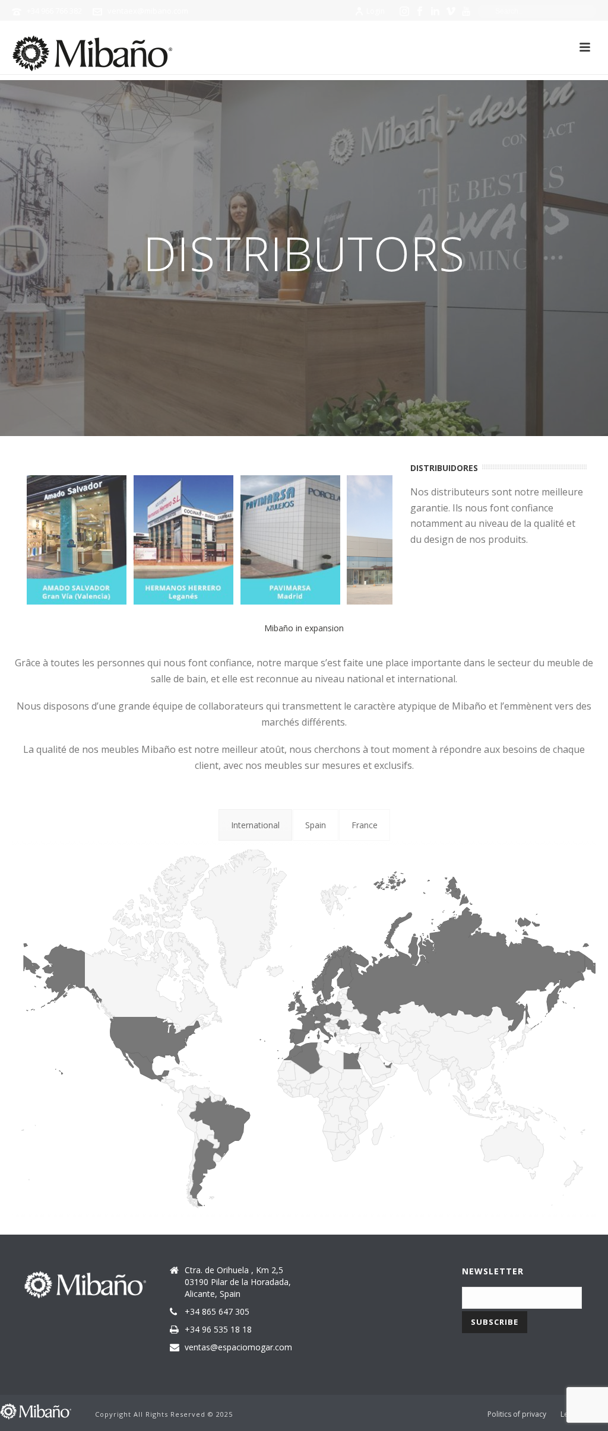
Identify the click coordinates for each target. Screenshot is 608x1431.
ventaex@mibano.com (147, 10)
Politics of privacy (516, 1414)
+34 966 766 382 (54, 10)
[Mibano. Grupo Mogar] (35, 1410)
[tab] (255, 825)
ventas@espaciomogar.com (238, 1347)
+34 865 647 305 (217, 1311)
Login (375, 11)
